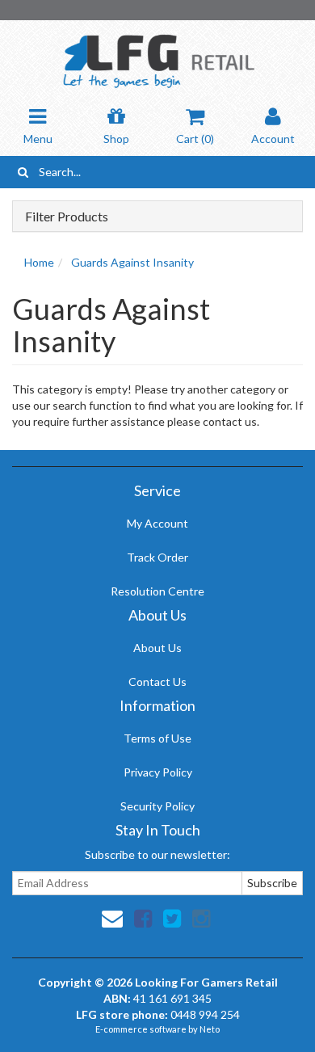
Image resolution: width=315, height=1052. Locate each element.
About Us (157, 647)
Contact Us (157, 681)
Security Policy (157, 806)
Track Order (157, 557)
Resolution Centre (157, 591)
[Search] (23, 172)
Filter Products (66, 216)
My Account (157, 523)
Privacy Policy (158, 772)
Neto (210, 1029)
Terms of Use (157, 738)
